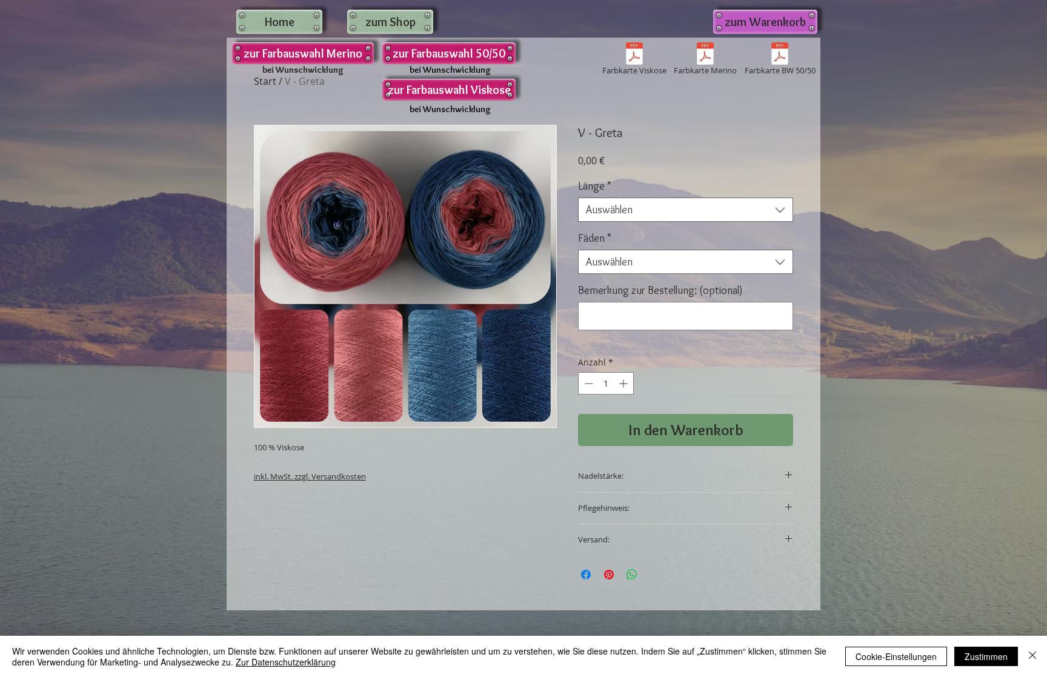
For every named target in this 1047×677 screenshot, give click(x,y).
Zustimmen (986, 656)
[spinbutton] (606, 383)
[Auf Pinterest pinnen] (609, 574)
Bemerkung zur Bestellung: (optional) (660, 290)
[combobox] (685, 210)
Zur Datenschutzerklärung (286, 662)
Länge (594, 186)
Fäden (594, 238)
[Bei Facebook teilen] (586, 574)
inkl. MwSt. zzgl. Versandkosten (310, 476)
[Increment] (624, 383)
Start (265, 81)
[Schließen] (1032, 656)
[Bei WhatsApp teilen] (632, 574)
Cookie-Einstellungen (896, 656)
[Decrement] (587, 383)
